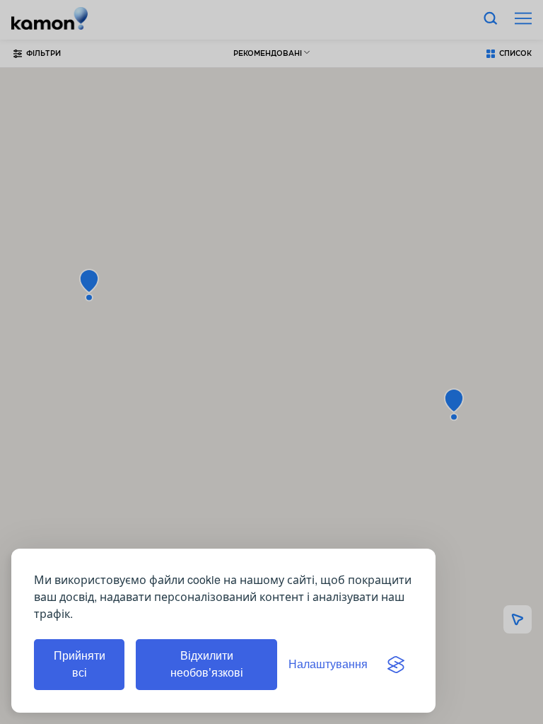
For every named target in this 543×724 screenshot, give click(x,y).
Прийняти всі (79, 664)
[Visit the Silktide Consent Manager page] (396, 665)
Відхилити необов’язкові (206, 664)
